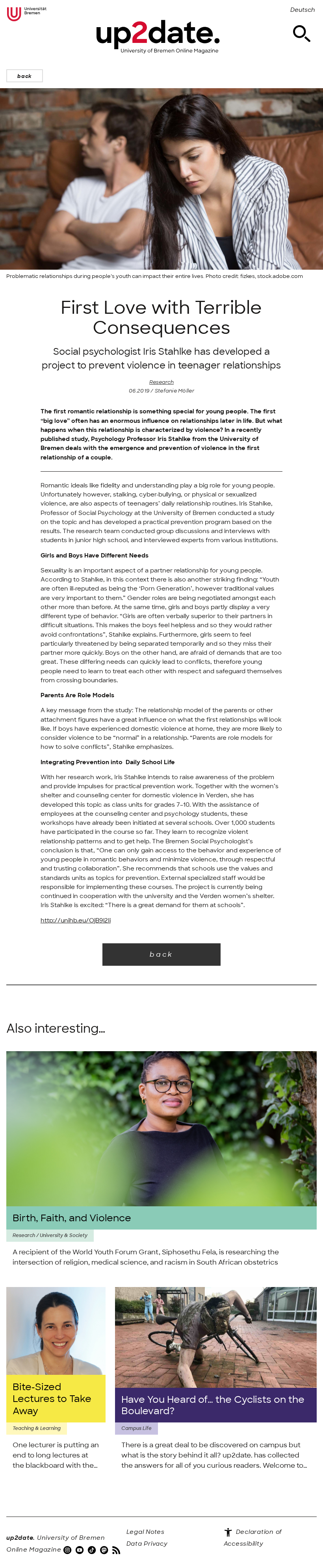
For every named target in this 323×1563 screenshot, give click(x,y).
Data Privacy (147, 1544)
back (24, 76)
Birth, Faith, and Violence (72, 1218)
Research (161, 382)
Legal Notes (145, 1532)
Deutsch (302, 10)
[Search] (301, 34)
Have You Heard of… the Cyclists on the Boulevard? (212, 1405)
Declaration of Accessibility (253, 1538)
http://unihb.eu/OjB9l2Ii (76, 920)
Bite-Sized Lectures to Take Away (52, 1399)
